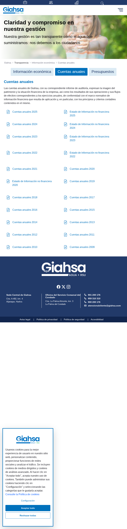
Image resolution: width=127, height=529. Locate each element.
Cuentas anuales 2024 (24, 124)
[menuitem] (32, 72)
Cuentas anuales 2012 (24, 234)
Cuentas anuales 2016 (24, 209)
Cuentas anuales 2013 (82, 222)
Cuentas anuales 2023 (24, 136)
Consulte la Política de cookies (22, 494)
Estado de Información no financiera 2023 (89, 138)
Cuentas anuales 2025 (24, 111)
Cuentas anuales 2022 (24, 152)
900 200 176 (94, 302)
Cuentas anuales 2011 (82, 234)
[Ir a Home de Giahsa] (13, 10)
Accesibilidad (97, 319)
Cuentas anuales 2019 (82, 181)
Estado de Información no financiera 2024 (89, 126)
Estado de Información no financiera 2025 (89, 113)
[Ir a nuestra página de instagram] (68, 287)
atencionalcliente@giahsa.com (104, 305)
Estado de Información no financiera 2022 (89, 154)
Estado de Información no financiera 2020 (32, 183)
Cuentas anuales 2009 (82, 247)
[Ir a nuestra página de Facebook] (58, 287)
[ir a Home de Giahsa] (63, 268)
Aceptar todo (28, 508)
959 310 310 (94, 298)
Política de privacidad (47, 319)
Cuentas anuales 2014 (24, 222)
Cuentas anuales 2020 (82, 169)
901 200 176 (94, 295)
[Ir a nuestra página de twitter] (63, 287)
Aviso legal (25, 319)
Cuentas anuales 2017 (82, 197)
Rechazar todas (28, 515)
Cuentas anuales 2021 (24, 169)
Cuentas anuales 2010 (24, 247)
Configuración (28, 500)
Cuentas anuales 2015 (82, 209)
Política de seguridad (74, 319)
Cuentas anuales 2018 (24, 197)
